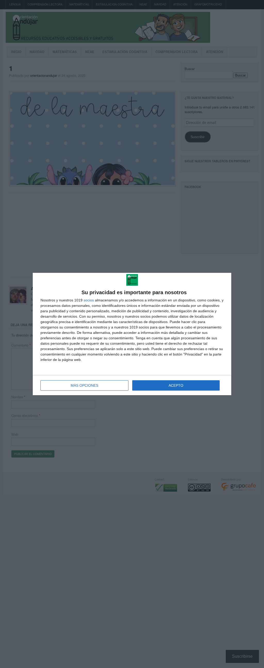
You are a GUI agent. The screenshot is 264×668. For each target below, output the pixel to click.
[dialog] (132, 334)
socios (89, 300)
